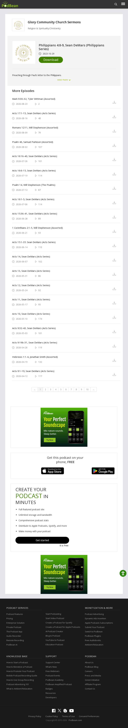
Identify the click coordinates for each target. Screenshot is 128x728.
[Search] (116, 4)
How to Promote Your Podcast (20, 671)
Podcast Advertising (94, 614)
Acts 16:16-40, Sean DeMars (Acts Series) (34, 156)
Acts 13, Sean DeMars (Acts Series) (31, 270)
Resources (51, 693)
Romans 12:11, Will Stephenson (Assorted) (35, 127)
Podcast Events (53, 675)
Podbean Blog (91, 666)
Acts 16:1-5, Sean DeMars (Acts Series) (33, 199)
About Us (89, 662)
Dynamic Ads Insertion (95, 618)
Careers (89, 671)
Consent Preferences (89, 716)
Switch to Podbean (94, 631)
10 (87, 389)
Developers (51, 697)
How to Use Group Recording (20, 680)
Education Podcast (54, 644)
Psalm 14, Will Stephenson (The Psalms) (33, 184)
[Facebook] (54, 712)
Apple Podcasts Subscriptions (99, 622)
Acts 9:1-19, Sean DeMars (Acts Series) (33, 371)
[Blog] (66, 712)
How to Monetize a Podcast (19, 666)
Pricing (9, 618)
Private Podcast (13, 627)
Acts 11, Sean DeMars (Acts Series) (31, 299)
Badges (49, 688)
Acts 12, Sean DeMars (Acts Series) (31, 285)
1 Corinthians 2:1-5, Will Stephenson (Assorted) (37, 227)
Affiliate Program (93, 684)
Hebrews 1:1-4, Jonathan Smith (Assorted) (35, 356)
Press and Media (93, 675)
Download (50, 60)
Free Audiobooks (93, 640)
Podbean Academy (55, 680)
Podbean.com (75, 720)
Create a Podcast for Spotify (59, 622)
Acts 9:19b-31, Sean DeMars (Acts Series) (34, 342)
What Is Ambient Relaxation (19, 688)
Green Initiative (92, 680)
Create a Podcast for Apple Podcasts (63, 627)
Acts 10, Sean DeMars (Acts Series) (31, 313)
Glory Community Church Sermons (54, 22)
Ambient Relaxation (94, 644)
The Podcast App (14, 631)
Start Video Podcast (55, 618)
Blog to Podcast (53, 635)
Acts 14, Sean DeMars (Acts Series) (31, 256)
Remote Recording (15, 640)
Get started (42, 540)
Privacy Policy (34, 716)
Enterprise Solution (15, 622)
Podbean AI (11, 644)
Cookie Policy (51, 716)
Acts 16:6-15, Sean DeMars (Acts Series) (34, 170)
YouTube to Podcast (55, 640)
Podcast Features (14, 614)
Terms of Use (68, 716)
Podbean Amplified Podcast (59, 684)
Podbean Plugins (93, 636)
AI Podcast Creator (54, 631)
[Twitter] (60, 711)
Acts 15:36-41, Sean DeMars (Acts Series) (34, 213)
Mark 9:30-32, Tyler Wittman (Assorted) (33, 98)
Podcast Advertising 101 (17, 684)
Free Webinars (52, 671)
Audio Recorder (13, 636)
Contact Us (90, 688)
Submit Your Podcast (94, 627)
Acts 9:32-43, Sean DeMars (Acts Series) (34, 328)
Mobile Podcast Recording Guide (21, 675)
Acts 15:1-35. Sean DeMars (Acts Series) (34, 242)
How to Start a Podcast (17, 662)
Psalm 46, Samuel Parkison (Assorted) (32, 141)
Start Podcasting (53, 613)
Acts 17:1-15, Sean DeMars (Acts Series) (34, 113)
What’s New (51, 666)
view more (63, 79)
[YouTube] (72, 711)
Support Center (53, 662)
